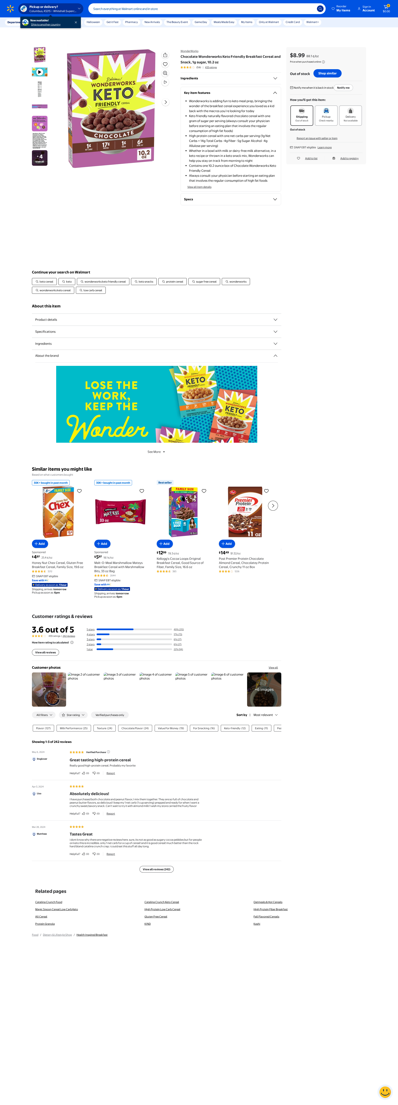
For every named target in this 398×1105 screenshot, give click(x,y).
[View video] (165, 82)
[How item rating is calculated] (72, 642)
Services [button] (41, 22)
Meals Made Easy (224, 22)
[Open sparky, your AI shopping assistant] (385, 1092)
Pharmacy (131, 22)
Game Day (201, 22)
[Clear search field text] (311, 8)
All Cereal (41, 916)
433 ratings (211, 67)
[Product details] (275, 319)
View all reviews (45, 652)
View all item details (199, 187)
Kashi (257, 923)
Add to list (311, 158)
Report (111, 773)
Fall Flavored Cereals (266, 916)
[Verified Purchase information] (108, 751)
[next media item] (165, 102)
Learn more (325, 147)
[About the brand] (275, 355)
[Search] (320, 8)
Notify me (343, 87)
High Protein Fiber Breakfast (271, 909)
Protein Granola (45, 923)
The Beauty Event (177, 22)
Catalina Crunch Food (48, 902)
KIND (147, 923)
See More (154, 452)
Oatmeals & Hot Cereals (268, 902)
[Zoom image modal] (165, 73)
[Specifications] (275, 331)
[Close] (76, 22)
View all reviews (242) (156, 869)
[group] (199, 67)
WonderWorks (189, 51)
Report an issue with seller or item (317, 138)
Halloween (93, 22)
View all (273, 667)
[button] (341, 8)
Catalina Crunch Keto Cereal (161, 902)
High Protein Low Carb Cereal (162, 909)
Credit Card (293, 22)
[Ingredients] (275, 78)
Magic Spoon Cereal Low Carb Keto (56, 909)
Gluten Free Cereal (155, 916)
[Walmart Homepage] (10, 8)
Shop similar (327, 73)
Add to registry (349, 158)
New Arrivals (152, 22)
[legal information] (323, 62)
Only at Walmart (269, 22)
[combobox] (207, 8)
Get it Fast (113, 22)
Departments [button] (15, 22)
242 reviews (69, 636)
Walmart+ (312, 22)
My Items (246, 22)
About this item (46, 306)
